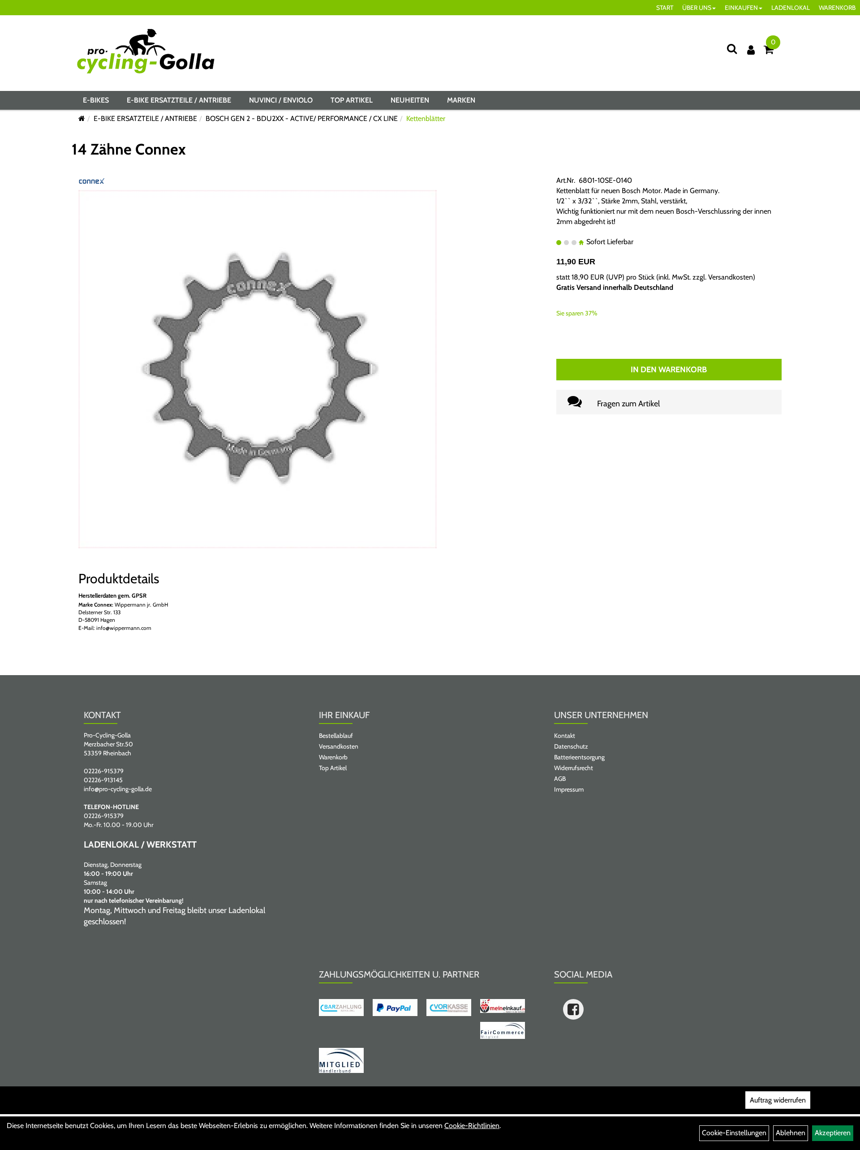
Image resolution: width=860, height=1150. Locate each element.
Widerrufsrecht (573, 768)
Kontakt (564, 736)
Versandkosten (730, 277)
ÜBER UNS (696, 8)
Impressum (569, 789)
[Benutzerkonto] (751, 50)
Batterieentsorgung (579, 757)
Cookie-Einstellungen (734, 1132)
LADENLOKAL (790, 8)
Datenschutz (571, 746)
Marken (461, 100)
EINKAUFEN (741, 8)
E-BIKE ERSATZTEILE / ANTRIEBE (179, 100)
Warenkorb (333, 757)
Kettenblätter (425, 118)
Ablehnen (790, 1132)
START (664, 8)
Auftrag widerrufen (778, 1100)
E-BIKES (96, 100)
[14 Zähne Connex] (257, 368)
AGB (560, 779)
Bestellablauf (336, 736)
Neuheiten (410, 100)
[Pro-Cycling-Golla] (146, 51)
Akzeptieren (833, 1132)
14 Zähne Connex (129, 149)
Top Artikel (352, 100)
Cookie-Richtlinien (471, 1125)
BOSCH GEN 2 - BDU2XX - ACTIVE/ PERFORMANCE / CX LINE (302, 118)
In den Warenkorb (669, 370)
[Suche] (732, 48)
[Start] (81, 118)
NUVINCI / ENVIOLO (281, 100)
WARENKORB (837, 8)
